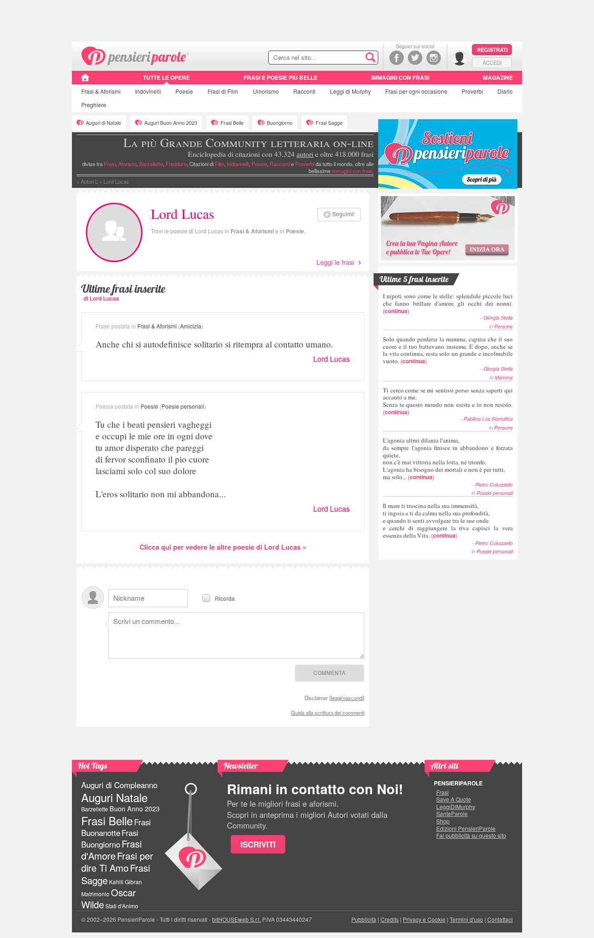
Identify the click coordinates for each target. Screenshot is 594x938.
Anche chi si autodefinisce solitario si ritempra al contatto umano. (214, 344)
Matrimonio (95, 894)
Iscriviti (258, 844)
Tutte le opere (166, 77)
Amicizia (190, 326)
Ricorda (225, 597)
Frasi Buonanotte (116, 827)
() (448, 303)
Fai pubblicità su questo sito (471, 835)
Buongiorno (279, 122)
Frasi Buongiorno (109, 838)
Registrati (492, 49)
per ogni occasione (416, 91)
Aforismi (127, 163)
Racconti (304, 91)
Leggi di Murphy (350, 91)
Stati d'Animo (121, 906)
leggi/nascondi (347, 697)
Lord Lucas (331, 358)
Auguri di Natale (103, 122)
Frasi (101, 91)
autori (305, 154)
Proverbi (472, 91)
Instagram (433, 58)
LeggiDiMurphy (455, 806)
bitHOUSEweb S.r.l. (236, 919)
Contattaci (500, 919)
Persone (503, 326)
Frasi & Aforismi (252, 231)
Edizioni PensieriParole (466, 828)
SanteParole (452, 813)
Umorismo (266, 91)
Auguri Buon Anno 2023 (170, 122)
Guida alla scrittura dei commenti (327, 712)
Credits (390, 919)
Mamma (504, 377)
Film (222, 91)
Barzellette (151, 163)
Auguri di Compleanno (119, 784)
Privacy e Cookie (424, 919)
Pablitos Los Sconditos (488, 418)
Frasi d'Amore (111, 849)
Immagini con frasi (400, 77)
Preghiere (93, 105)
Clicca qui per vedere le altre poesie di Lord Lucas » (223, 547)
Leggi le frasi (335, 262)
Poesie (184, 91)
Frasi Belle (232, 122)
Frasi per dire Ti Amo (117, 861)
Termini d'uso (466, 919)
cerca (351, 58)
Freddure (176, 163)
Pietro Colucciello (494, 484)
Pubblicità (363, 919)
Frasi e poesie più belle (280, 77)
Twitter (415, 58)
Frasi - (135, 55)
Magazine (498, 77)
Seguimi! (343, 214)
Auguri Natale (114, 797)
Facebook (396, 58)
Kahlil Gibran (125, 882)
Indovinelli (148, 91)
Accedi (492, 62)
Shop (443, 821)
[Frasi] (85, 81)
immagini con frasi (352, 170)
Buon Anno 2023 (135, 808)
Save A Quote (453, 799)
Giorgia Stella (498, 317)
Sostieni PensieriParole (447, 154)
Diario (505, 91)
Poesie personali (182, 406)
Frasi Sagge (329, 122)
